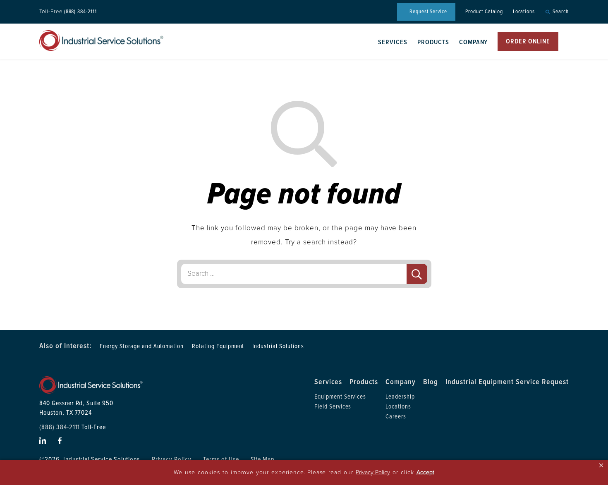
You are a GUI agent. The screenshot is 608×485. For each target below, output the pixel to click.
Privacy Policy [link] (373, 472)
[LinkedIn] (42, 440)
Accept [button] (425, 472)
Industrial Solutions (278, 346)
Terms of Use (221, 459)
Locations (524, 11)
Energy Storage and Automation (142, 346)
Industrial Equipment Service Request (507, 381)
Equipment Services (340, 396)
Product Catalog (484, 11)
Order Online (528, 41)
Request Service (428, 11)
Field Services (332, 406)
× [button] (601, 465)
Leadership (400, 396)
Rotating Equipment (218, 346)
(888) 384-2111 (80, 11)
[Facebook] (60, 440)
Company (473, 42)
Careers (395, 416)
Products (433, 42)
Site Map (263, 459)
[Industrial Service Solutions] (101, 40)
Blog (430, 381)
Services (392, 42)
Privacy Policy (171, 459)
